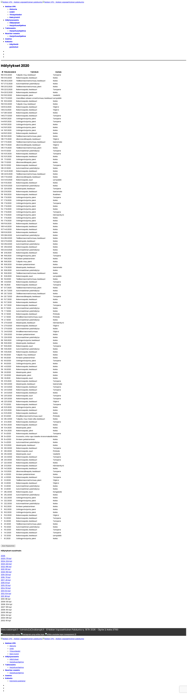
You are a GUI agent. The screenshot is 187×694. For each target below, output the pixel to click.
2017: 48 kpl (6, 580)
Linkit (12, 12)
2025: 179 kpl (6, 558)
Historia (13, 9)
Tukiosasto (10, 28)
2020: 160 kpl (6, 572)
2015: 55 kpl (5, 585)
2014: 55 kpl (6, 588)
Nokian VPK (10, 6)
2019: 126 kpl (6, 574)
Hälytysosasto (12, 20)
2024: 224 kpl (6, 561)
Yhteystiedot (16, 14)
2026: (3, 556)
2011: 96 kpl (5, 596)
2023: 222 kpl (6, 564)
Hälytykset (15, 23)
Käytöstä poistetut (14, 45)
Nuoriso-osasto (12, 33)
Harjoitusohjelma (18, 25)
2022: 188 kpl (6, 566)
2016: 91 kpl (5, 582)
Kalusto (8, 41)
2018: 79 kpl (5, 577)
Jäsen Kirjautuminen (8, 546)
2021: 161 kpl (5, 569)
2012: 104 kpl (6, 593)
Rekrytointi (15, 17)
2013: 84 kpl (5, 591)
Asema (8, 39)
